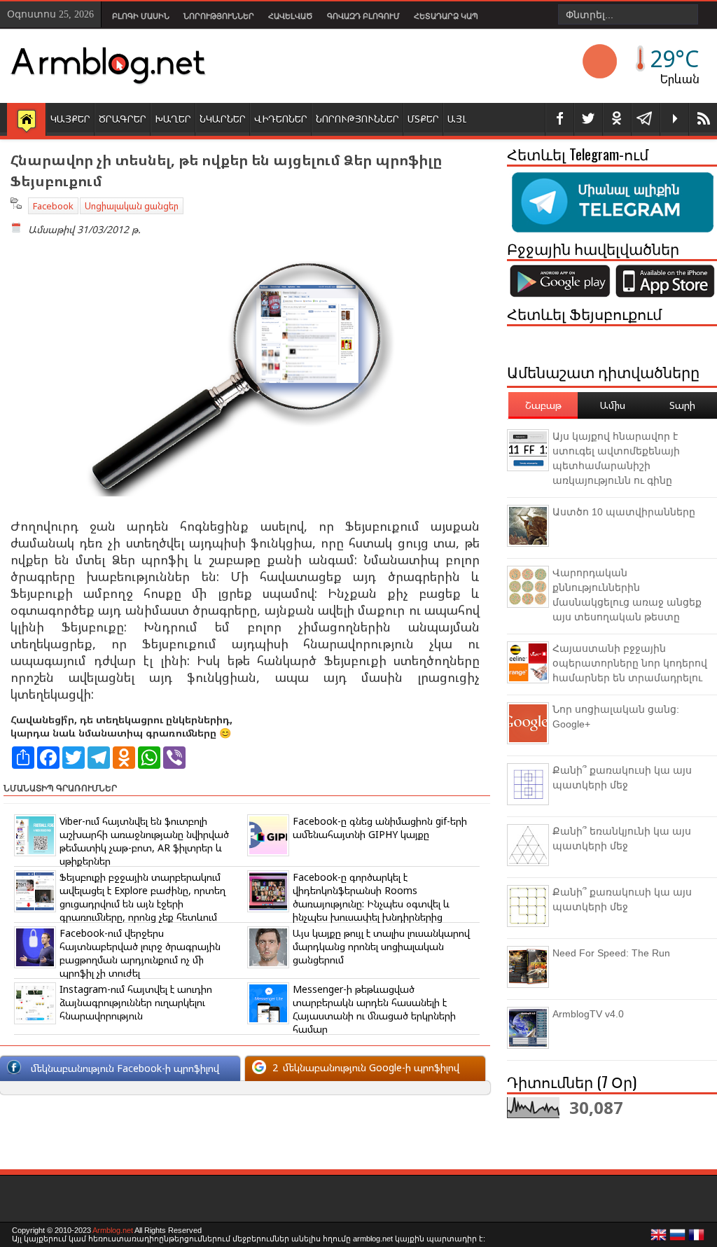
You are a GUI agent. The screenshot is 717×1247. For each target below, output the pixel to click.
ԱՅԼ (456, 118)
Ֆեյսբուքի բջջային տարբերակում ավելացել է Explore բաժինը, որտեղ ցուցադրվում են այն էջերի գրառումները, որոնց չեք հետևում (142, 897)
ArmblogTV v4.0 (588, 1013)
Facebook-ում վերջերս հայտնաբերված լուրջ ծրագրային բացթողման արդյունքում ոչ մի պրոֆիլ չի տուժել (140, 953)
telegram (646, 119)
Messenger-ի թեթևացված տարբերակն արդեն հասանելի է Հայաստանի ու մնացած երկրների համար (374, 1009)
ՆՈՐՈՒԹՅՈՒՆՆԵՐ (357, 118)
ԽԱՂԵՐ (173, 118)
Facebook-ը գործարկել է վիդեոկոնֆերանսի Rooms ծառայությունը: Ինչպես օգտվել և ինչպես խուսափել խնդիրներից (371, 897)
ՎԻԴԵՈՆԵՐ (280, 118)
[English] (658, 1238)
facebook (559, 119)
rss (703, 119)
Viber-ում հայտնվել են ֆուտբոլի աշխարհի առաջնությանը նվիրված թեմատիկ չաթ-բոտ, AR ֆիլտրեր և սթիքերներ (144, 841)
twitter (588, 119)
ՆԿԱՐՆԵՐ (223, 118)
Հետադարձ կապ (446, 16)
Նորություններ (218, 16)
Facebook (53, 206)
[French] (696, 1238)
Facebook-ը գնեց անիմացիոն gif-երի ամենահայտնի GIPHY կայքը (380, 827)
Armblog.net (112, 1230)
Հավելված (290, 16)
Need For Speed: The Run (611, 953)
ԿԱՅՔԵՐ (70, 118)
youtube (674, 119)
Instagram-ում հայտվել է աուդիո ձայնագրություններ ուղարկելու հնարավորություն (136, 1002)
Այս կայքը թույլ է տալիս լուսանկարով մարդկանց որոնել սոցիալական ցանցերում (381, 946)
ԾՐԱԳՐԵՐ (122, 118)
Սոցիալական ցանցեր (132, 206)
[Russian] (677, 1238)
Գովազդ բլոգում (363, 16)
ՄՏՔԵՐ (423, 118)
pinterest (617, 119)
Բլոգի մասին (140, 16)
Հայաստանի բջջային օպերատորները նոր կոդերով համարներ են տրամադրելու (629, 663)
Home (26, 120)
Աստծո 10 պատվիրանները (623, 511)
